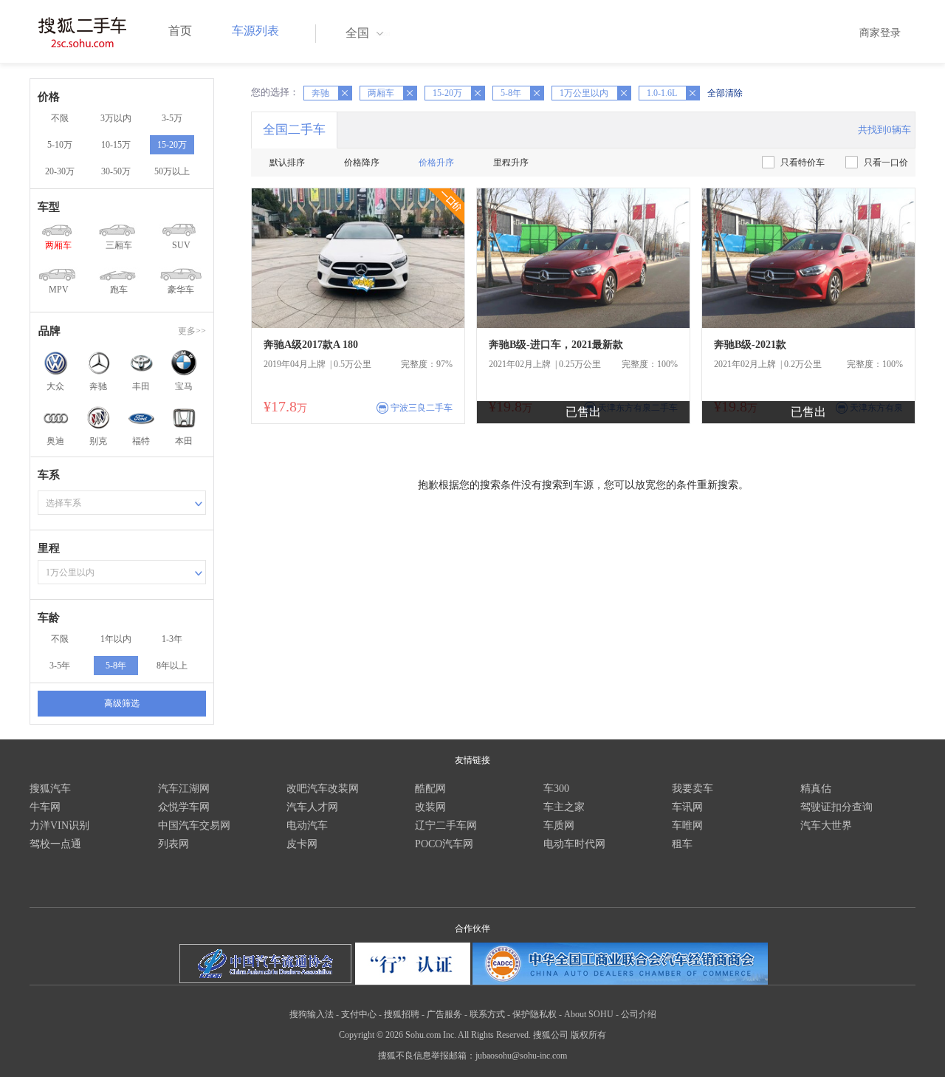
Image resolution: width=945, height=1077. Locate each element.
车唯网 (687, 825)
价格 (49, 97)
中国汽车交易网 (194, 825)
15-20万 (172, 145)
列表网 (173, 843)
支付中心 (359, 1014)
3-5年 (59, 665)
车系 (49, 475)
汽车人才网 (312, 807)
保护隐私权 (534, 1014)
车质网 (558, 825)
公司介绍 (638, 1014)
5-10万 (59, 145)
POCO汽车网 (444, 843)
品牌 (49, 331)
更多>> (192, 331)
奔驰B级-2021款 (750, 344)
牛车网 (45, 807)
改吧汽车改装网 (322, 788)
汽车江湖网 (184, 788)
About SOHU (589, 1014)
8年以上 (172, 665)
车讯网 (687, 807)
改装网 (430, 807)
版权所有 (588, 1035)
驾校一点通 (55, 843)
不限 (60, 118)
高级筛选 (122, 703)
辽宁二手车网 (446, 825)
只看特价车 (802, 162)
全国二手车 (294, 130)
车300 (556, 788)
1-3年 (172, 639)
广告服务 (444, 1014)
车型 (49, 207)
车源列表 (255, 30)
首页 (180, 30)
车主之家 (564, 807)
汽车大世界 (826, 825)
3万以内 (115, 118)
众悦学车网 (184, 807)
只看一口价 (886, 162)
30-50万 (116, 171)
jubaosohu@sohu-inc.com (521, 1055)
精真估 (815, 788)
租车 (682, 843)
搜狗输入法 (311, 1014)
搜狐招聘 (401, 1014)
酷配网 (430, 788)
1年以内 (115, 639)
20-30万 (60, 171)
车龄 (49, 617)
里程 (49, 548)
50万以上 (172, 171)
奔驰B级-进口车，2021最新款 (556, 344)
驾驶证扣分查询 (836, 807)
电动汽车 (307, 825)
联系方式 (487, 1014)
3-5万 (172, 118)
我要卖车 (692, 788)
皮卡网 (301, 843)
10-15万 (116, 145)
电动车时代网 (574, 843)
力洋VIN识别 (59, 825)
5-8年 (116, 665)
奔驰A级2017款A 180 (311, 344)
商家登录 (880, 32)
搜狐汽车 (50, 788)
